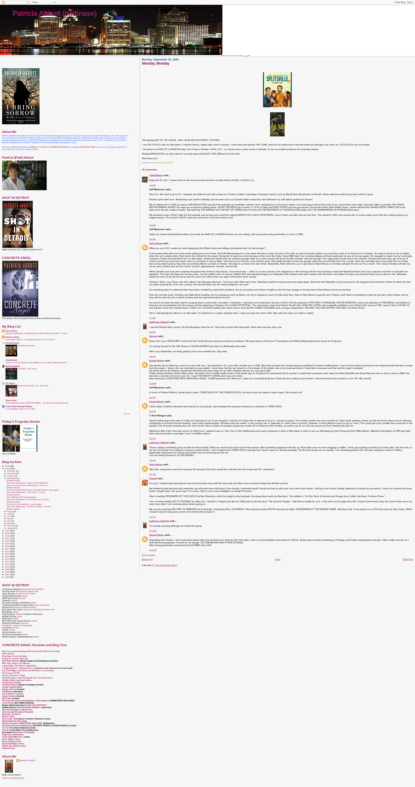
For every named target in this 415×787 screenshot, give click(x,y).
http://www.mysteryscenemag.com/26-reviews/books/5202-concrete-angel (30, 651)
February (11, 526)
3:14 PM (152, 460)
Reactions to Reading (23, 732)
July (9, 514)
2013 (7, 559)
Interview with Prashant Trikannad (17, 712)
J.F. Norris (10, 383)
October (10, 476)
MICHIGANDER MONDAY (29, 707)
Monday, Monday (13, 480)
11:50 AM (152, 383)
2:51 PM (152, 439)
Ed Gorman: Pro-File (11, 673)
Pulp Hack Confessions (13, 735)
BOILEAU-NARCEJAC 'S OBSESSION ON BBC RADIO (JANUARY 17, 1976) (36, 333)
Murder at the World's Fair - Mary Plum (33, 386)
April (9, 521)
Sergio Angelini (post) (12, 687)
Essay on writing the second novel (39, 609)
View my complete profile (13, 778)
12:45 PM (153, 550)
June (9, 516)
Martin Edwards (13, 366)
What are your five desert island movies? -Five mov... (27, 485)
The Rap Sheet (12, 343)
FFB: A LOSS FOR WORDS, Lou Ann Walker (24, 504)
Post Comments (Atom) (166, 565)
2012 (7, 562)
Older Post (408, 559)
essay (15, 612)
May (9, 519)
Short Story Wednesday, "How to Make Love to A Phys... (28, 499)
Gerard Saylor (156, 360)
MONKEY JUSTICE (38, 147)
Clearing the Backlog (26, 346)
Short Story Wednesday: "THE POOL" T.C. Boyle (25, 492)
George (153, 336)
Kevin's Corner (12, 337)
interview (22, 598)
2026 (7, 466)
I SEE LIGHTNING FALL (13, 737)
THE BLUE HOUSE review (14, 746)
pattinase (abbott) (159, 322)
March (9, 523)
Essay (24, 596)
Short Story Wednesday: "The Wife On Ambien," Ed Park (28, 507)
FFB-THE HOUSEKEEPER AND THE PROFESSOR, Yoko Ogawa (32, 490)
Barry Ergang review (11, 741)
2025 (7, 469)
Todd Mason (156, 175)
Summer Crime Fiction (25, 594)
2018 (7, 546)
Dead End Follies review (13, 744)
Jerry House (155, 243)
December (11, 471)
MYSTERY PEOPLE (11, 661)
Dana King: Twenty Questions (14, 656)
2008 (7, 572)
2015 (7, 554)
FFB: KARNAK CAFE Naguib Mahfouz (21, 497)
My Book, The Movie (11, 714)
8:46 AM (152, 357)
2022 (7, 536)
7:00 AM (152, 239)
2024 (7, 531)
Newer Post (147, 559)
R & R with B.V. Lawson (12, 694)
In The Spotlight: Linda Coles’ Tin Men (20, 409)
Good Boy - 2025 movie (27, 369)
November (11, 473)
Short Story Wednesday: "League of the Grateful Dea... (28, 483)
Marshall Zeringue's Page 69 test (17, 710)
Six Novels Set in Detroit (32, 589)
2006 (7, 577)
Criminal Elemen (9, 685)
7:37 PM (152, 517)
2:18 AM (152, 185)
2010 (7, 567)
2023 (7, 533)
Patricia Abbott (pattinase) (54, 13)
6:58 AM (152, 225)
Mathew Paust (8, 748)
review (14, 600)
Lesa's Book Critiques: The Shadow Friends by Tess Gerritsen (30, 340)
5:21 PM (152, 474)
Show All (127, 414)
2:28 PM (152, 411)
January (10, 528)
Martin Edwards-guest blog (14, 721)
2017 (7, 549)
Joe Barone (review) (11, 682)
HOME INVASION (59, 147)
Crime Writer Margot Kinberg (19, 406)
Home (277, 559)
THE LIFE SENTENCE (37, 705)
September (11, 478)
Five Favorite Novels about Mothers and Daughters (25, 701)
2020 (7, 541)
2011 (7, 564)
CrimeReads (11, 360)
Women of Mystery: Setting (13, 675)
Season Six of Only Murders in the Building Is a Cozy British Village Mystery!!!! (36, 363)
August (10, 511)
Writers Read (8, 716)
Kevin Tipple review (11, 739)
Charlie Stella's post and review (16, 680)
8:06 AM (152, 332)
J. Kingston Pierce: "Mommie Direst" (17, 668)
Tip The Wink (8, 728)
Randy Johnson (9, 689)
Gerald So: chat (15, 658)
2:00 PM (152, 398)
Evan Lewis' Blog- (10, 719)
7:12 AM (152, 318)
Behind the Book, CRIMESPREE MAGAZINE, (22, 723)
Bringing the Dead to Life (27, 591)
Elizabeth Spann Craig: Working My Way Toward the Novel (27, 678)
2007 (7, 574)
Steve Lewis (11, 400)
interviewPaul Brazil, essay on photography (17, 624)
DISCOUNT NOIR (87, 147)
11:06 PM (152, 531)
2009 (7, 569)
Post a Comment (148, 555)
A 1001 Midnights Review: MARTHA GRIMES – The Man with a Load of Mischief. (37, 403)
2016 (7, 551)
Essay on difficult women (25, 607)
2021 (7, 538)
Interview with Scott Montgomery (17, 725)
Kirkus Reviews (8, 654)
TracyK (153, 478)
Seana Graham (9, 696)
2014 (7, 556)
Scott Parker (8, 703)
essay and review (41, 605)
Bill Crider (7, 698)
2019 (7, 544)
